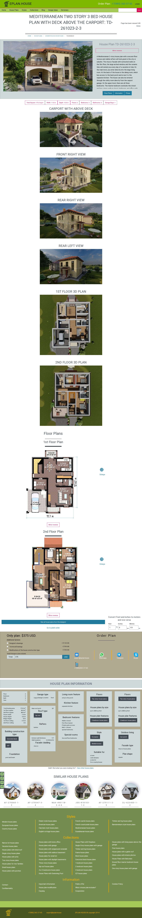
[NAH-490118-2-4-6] (59, 791)
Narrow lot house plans (10, 843)
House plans (14, 10)
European (95, 737)
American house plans (47, 825)
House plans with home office (49, 842)
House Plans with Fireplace (85, 842)
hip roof (37, 715)
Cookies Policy (117, 884)
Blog (43, 10)
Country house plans (9, 829)
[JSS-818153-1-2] (83, 791)
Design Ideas (53, 10)
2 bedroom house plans (83, 866)
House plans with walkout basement (52, 853)
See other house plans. (85, 768)
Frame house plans (82, 853)
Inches (120, 624)
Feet (109, 624)
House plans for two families (12, 864)
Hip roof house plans (46, 866)
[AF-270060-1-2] (12, 791)
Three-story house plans (48, 863)
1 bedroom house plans (83, 863)
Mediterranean (96, 743)
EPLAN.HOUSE (21, 4)
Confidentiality (7, 888)
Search (139, 10)
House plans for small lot (48, 856)
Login (137, 4)
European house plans (10, 825)
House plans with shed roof (12, 850)
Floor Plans (108, 93)
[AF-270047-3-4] (35, 791)
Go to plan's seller (53, 628)
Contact (5, 885)
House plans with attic (10, 857)
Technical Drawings (15, 647)
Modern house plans (9, 822)
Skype (135, 658)
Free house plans (118, 848)
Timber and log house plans (122, 821)
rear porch (123, 737)
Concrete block (12, 739)
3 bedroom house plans (99, 720)
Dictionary (64, 10)
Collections (34, 10)
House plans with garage (48, 845)
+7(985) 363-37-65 (122, 3)
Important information (47, 884)
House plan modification (47, 888)
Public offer (79, 884)
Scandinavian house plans (84, 832)
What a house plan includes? (85, 888)
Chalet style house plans (48, 821)
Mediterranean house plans (85, 828)
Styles (24, 10)
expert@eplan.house (81, 658)
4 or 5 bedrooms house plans (49, 870)
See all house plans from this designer (53, 622)
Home (4, 10)
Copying (42, 891)
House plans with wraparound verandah (53, 849)
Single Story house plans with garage (88, 845)
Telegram (120, 658)
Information (119, 93)
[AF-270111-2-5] (106, 791)
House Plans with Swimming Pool (51, 873)
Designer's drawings (16, 643)
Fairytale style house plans (48, 828)
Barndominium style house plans (123, 825)
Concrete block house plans (54, 36)
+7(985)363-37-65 (81, 668)
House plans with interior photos (124, 855)
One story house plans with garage (124, 868)
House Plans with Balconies (122, 859)
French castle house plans (84, 821)
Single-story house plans (11, 853)
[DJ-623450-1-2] (130, 791)
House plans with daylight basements (52, 860)
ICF (8, 745)
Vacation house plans (10, 846)
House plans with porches (11, 871)
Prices (128, 93)
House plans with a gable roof (123, 852)
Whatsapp (103, 658)
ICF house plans (81, 873)
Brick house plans (81, 856)
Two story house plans (10, 860)
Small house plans (8, 867)
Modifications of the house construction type (24, 650)
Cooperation (79, 891)
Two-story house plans (99, 699)
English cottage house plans (49, 832)
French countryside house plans (86, 825)
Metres (132, 624)
